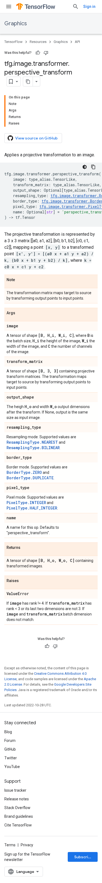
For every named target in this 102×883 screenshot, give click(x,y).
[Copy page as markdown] (28, 81)
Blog (8, 732)
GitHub (10, 749)
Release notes (16, 799)
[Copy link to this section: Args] (20, 313)
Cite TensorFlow (18, 825)
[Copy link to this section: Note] (20, 280)
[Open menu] (8, 6)
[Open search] (75, 6)
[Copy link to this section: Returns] (25, 548)
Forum (10, 740)
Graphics (15, 23)
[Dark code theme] (84, 167)
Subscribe (83, 856)
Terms (10, 845)
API (77, 42)
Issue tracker (15, 790)
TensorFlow (13, 42)
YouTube (12, 766)
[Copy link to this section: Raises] (24, 581)
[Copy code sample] (93, 167)
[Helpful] (38, 53)
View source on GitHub (36, 138)
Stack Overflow (17, 808)
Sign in (89, 6)
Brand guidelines (18, 816)
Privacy (27, 845)
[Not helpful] (46, 53)
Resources (38, 42)
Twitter (10, 758)
